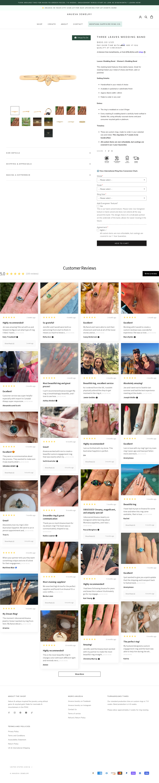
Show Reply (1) (9, 343)
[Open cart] (151, 16)
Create (52, 24)
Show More (20, 333)
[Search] (146, 17)
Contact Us (72, 709)
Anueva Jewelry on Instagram (79, 705)
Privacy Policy (13, 731)
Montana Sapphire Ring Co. (105, 24)
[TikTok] (32, 712)
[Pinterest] (112, 151)
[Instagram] (15, 712)
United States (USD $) (20, 767)
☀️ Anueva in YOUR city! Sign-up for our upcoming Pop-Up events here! (79, 8)
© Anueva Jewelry (19, 773)
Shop (40, 24)
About (64, 24)
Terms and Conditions (16, 735)
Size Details (13, 153)
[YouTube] (26, 712)
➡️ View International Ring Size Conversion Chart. (117, 171)
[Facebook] (105, 151)
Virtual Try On (82, 37)
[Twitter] (108, 151)
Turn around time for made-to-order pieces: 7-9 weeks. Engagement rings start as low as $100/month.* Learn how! (79, 2)
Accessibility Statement (17, 740)
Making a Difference (18, 175)
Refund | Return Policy (76, 717)
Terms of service (74, 713)
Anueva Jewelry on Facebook (79, 701)
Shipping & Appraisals (19, 164)
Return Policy (13, 744)
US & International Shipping (19, 748)
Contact (78, 24)
